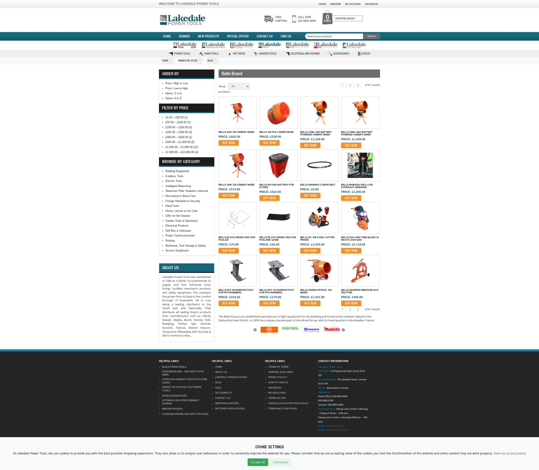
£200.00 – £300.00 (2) (178, 132)
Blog (218, 382)
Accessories (341, 53)
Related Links (277, 392)
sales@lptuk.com (335, 425)
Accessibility (223, 392)
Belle (210, 60)
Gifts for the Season (177, 215)
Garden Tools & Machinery (181, 220)
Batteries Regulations (230, 408)
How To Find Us (278, 382)
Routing (170, 240)
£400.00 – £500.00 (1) (178, 137)
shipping (281, 19)
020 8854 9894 (307, 19)
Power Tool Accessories (180, 235)
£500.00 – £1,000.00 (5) (179, 142)
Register (335, 3)
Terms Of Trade (278, 367)
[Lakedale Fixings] (241, 45)
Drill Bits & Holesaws (178, 230)
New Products (208, 36)
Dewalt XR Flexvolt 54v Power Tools (181, 389)
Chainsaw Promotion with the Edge (185, 414)
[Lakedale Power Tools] (182, 19)
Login (322, 3)
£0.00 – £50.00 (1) (176, 117)
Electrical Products (177, 225)
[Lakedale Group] (269, 45)
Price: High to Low (176, 83)
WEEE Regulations (227, 403)
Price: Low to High (176, 88)
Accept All (258, 462)
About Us (221, 372)
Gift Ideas (239, 53)
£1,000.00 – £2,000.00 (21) (181, 147)
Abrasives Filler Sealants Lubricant (186, 190)
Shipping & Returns (280, 372)
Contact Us (265, 36)
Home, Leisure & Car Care (181, 210)
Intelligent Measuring (178, 186)
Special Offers (238, 36)
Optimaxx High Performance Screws (180, 402)
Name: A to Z (173, 98)
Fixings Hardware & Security (182, 201)
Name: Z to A (173, 93)
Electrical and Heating (305, 53)
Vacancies (371, 3)
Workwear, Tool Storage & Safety (185, 245)
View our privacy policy (510, 453)
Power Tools (182, 53)
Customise (280, 462)
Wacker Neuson (172, 408)
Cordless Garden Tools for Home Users (184, 381)
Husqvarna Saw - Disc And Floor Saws (183, 373)
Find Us (286, 36)
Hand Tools (211, 53)
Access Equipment (177, 250)
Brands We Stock (187, 60)
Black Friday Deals (174, 367)
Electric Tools (173, 181)
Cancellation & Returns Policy (288, 403)
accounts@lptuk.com (337, 429)
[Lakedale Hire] (297, 45)
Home (167, 36)
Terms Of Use (277, 398)
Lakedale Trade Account (231, 377)
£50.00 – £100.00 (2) (178, 122)
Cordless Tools (174, 176)
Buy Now (228, 143)
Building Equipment (177, 171)
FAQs (218, 387)
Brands (184, 36)
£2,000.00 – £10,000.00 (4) (181, 152)
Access (365, 53)
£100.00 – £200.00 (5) (178, 127)
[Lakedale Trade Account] (185, 45)
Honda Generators (174, 395)
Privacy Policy (277, 377)
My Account (353, 3)
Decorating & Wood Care (180, 196)
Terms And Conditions (282, 408)
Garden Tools (267, 53)
